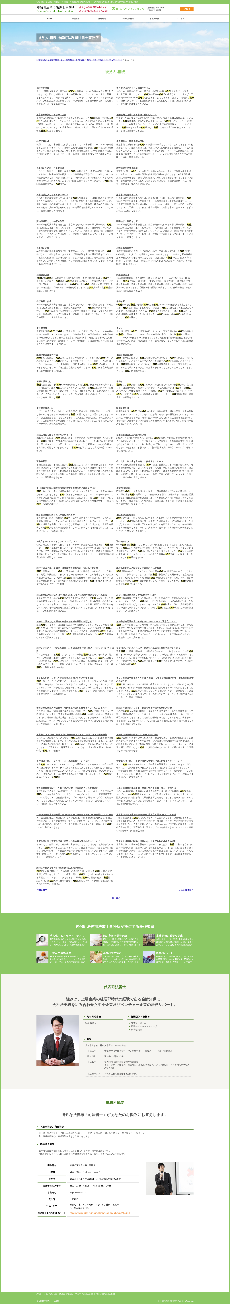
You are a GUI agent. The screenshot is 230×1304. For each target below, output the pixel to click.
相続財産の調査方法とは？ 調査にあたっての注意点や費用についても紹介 (71, 595)
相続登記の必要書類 (125, 515)
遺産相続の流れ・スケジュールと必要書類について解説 (63, 761)
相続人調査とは (43, 381)
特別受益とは (122, 408)
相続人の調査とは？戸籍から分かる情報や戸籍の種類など (64, 621)
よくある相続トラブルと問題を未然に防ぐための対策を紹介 (65, 678)
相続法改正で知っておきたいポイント (54, 435)
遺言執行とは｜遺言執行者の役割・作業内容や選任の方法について (68, 841)
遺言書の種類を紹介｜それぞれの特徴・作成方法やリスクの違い (67, 788)
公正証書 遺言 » (186, 890)
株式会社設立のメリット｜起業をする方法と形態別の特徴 (144, 708)
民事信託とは (42, 248)
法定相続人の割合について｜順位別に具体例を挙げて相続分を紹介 (148, 648)
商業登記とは (122, 275)
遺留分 (119, 328)
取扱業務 (75, 18)
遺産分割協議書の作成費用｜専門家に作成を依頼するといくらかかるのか (71, 708)
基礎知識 (102, 18)
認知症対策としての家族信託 (50, 221)
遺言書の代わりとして (127, 195)
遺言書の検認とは (45, 408)
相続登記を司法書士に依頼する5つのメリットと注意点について (146, 621)
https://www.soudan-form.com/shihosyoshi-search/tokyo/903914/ (100, 1213)
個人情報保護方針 (43, 1301)
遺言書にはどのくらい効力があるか (133, 88)
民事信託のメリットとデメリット (52, 195)
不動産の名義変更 (124, 248)
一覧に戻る (115, 898)
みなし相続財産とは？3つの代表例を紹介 (136, 595)
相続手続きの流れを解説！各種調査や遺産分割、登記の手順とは (67, 568)
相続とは (120, 381)
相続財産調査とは (124, 355)
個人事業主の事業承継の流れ (130, 141)
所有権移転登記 (123, 488)
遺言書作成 (41, 328)
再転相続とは (122, 541)
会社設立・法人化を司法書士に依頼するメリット (139, 461)
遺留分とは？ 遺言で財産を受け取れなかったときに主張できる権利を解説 (71, 734)
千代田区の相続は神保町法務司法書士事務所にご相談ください (66, 488)
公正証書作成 (42, 141)
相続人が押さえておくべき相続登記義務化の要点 (59, 868)
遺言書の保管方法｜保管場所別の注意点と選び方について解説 (146, 814)
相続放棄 (120, 301)
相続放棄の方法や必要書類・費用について (136, 115)
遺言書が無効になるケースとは (51, 115)
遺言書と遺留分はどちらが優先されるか (55, 515)
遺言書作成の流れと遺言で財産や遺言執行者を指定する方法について (149, 761)
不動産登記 (41, 461)
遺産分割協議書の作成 (47, 355)
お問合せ (187, 9)
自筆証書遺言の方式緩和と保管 (131, 435)
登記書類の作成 (43, 301)
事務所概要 (154, 18)
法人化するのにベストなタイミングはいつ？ (57, 541)
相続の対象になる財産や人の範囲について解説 (138, 568)
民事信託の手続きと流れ (128, 221)
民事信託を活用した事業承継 (50, 168)
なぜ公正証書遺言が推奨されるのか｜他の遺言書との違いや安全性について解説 (74, 814)
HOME (49, 18)
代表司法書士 (128, 18)
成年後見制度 (42, 88)
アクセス (180, 18)
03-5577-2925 (130, 9)
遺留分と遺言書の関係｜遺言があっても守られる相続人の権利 (146, 841)
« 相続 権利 (41, 890)
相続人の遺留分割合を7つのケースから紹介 (137, 734)
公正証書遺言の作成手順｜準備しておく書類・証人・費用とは (146, 788)
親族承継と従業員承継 (127, 168)
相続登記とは (42, 275)
